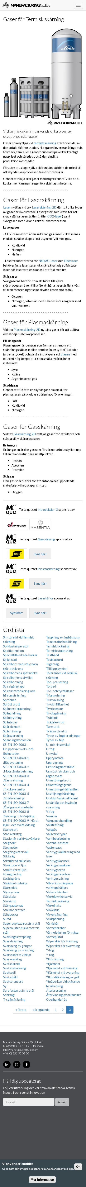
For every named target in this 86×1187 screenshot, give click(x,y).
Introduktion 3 (48, 509)
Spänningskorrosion (17, 740)
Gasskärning (46, 539)
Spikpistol (10, 659)
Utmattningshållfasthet (62, 789)
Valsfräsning (55, 825)
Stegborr (9, 843)
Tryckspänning (56, 713)
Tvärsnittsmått (56, 731)
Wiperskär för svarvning (63, 946)
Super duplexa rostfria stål (21, 923)
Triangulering (55, 695)
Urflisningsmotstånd (60, 767)
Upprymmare (55, 758)
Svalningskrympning (17, 937)
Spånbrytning (12, 717)
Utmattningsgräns (58, 785)
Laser (7, 207)
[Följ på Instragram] (16, 1064)
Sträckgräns (11, 878)
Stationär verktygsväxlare (21, 838)
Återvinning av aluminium (63, 995)
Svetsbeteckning (14, 968)
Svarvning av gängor (17, 946)
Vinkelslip (52, 910)
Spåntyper (10, 722)
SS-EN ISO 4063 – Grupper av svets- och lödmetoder (18, 749)
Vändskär (52, 923)
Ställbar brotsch (14, 910)
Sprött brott (11, 704)
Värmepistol (54, 937)
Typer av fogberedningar (63, 735)
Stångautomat (13, 905)
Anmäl (62, 1102)
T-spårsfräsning (14, 999)
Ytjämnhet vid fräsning (61, 968)
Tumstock (52, 726)
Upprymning (54, 762)
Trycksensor (54, 708)
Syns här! (40, 554)
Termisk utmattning (59, 650)
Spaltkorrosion (13, 650)
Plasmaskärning (49, 569)
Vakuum (51, 816)
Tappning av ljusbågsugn (63, 637)
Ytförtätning (55, 959)
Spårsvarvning (13, 735)
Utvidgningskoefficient (62, 798)
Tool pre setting (57, 682)
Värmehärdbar (56, 928)
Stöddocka (10, 914)
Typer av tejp (55, 740)
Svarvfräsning (13, 941)
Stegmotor (10, 847)
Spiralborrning (13, 682)
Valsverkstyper (56, 834)
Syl (5, 986)
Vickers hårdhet (57, 892)
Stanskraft (10, 829)
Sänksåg (9, 995)
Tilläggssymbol (56, 668)
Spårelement (11, 726)
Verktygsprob (55, 870)
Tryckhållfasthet (57, 704)
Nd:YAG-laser (48, 261)
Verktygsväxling (57, 878)
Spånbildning (12, 713)
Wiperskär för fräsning (62, 941)
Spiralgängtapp (13, 686)
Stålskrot (9, 901)
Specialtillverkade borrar (20, 655)
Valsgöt (51, 829)
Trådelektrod (55, 722)
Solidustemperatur (16, 646)
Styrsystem (11, 892)
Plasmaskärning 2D (27, 329)
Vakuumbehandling (59, 820)
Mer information (42, 1179)
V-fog (50, 811)
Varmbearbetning (58, 838)
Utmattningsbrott (58, 780)
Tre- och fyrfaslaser (60, 691)
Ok (78, 1166)
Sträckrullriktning (15, 883)
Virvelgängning (57, 914)
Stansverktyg (12, 834)
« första (20, 1009)
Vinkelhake (53, 905)
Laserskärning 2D (44, 207)
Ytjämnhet (53, 964)
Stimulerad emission (17, 861)
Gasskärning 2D (25, 434)
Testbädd (52, 655)
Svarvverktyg (12, 959)
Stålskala (9, 896)
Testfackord (54, 659)
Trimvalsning (55, 700)
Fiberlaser (71, 261)
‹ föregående (40, 1009)
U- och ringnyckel (58, 744)
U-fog (50, 749)
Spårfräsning (12, 731)
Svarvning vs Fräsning (18, 950)
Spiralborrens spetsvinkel (20, 673)
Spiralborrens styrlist (18, 677)
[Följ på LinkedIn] (7, 1064)
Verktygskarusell (58, 861)
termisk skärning (45, 143)
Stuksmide (10, 887)
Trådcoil (52, 717)
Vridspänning (55, 919)
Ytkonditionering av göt (62, 977)
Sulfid (7, 919)
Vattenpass (54, 847)
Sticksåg (9, 856)
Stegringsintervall (15, 852)
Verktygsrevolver (58, 874)
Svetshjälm (10, 977)
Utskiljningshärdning (60, 793)
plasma (65, 354)
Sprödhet (9, 700)
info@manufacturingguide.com (20, 1049)
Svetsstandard (13, 981)
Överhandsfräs (56, 999)
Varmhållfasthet (57, 843)
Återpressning (56, 990)
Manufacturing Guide (26, 5)
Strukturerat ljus (14, 865)
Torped (51, 686)
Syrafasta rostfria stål (18, 990)
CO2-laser (54, 216)
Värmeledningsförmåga (62, 932)
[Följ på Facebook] (26, 1064)
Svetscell (9, 972)
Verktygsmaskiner (58, 865)
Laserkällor (45, 598)
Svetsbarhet (11, 964)
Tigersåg (52, 664)
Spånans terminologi (17, 708)
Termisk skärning (57, 646)
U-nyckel (52, 753)
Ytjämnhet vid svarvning (63, 972)
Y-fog (50, 950)
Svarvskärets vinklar (17, 955)
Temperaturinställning (61, 641)
